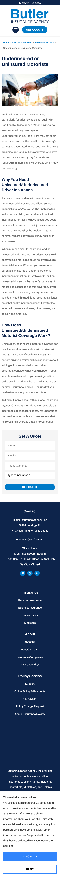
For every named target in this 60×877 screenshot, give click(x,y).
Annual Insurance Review (30, 713)
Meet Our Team (30, 649)
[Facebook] (30, 573)
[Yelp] (37, 573)
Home (6, 42)
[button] (15, 30)
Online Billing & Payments (30, 691)
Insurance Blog (30, 664)
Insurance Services (22, 42)
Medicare (30, 622)
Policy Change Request (30, 706)
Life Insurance (30, 615)
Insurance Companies (30, 657)
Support (30, 683)
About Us (30, 642)
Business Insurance (30, 607)
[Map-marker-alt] (23, 573)
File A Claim (30, 698)
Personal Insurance (44, 42)
